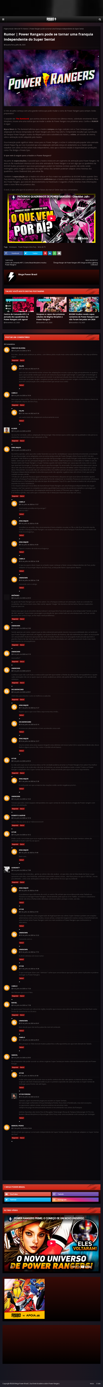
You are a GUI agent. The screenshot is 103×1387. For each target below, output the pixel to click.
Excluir (22, 360)
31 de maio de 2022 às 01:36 (30, 413)
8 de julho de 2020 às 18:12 (22, 351)
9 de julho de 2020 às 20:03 (22, 1058)
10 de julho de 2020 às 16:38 (30, 561)
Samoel (14, 1055)
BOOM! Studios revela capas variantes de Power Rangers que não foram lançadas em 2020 (84, 317)
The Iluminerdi (22, 118)
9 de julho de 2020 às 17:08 (22, 870)
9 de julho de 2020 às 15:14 (22, 818)
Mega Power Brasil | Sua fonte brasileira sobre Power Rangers (37, 1383)
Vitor (13, 758)
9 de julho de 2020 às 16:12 (22, 835)
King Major (16, 447)
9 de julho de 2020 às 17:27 (29, 504)
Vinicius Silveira (18, 348)
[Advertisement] (51, 8)
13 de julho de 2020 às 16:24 (22, 1128)
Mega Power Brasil (27, 274)
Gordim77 (15, 868)
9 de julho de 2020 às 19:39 (29, 545)
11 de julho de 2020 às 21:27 (30, 708)
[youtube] (27, 1194)
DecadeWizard (17, 689)
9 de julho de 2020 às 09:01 (22, 692)
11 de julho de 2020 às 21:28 (30, 781)
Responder (15, 360)
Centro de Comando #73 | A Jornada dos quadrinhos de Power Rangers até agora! (16, 317)
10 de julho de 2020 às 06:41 (30, 1023)
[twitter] (27, 1200)
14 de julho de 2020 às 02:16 (30, 724)
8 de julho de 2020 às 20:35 (22, 598)
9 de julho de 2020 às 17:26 (22, 988)
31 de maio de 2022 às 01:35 (30, 369)
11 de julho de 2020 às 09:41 (30, 1040)
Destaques (13, 247)
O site (98, 1383)
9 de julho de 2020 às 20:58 (29, 1076)
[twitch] (75, 1194)
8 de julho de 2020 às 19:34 (22, 395)
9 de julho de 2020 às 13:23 (22, 799)
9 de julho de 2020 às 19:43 (29, 890)
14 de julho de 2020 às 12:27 (30, 741)
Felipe (21, 366)
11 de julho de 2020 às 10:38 (30, 969)
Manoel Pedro (17, 1126)
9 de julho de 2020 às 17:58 (22, 1005)
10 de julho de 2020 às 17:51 (30, 952)
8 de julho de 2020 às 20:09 (22, 431)
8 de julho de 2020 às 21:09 (22, 628)
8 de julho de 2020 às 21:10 (22, 654)
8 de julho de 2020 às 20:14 (22, 450)
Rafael (14, 1003)
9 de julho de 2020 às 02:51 (22, 671)
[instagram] (75, 1200)
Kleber (14, 428)
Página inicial (8, 29)
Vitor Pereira (24, 1094)
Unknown (23, 578)
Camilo (14, 393)
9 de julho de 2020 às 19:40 (29, 852)
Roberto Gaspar (18, 815)
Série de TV (18, 29)
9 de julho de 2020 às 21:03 (29, 912)
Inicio (92, 1383)
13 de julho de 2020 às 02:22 (30, 1097)
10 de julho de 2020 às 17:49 (30, 580)
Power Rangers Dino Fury (27, 247)
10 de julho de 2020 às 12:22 (30, 935)
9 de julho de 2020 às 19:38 (29, 523)
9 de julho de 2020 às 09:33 (22, 761)
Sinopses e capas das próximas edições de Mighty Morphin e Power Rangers (50, 317)
